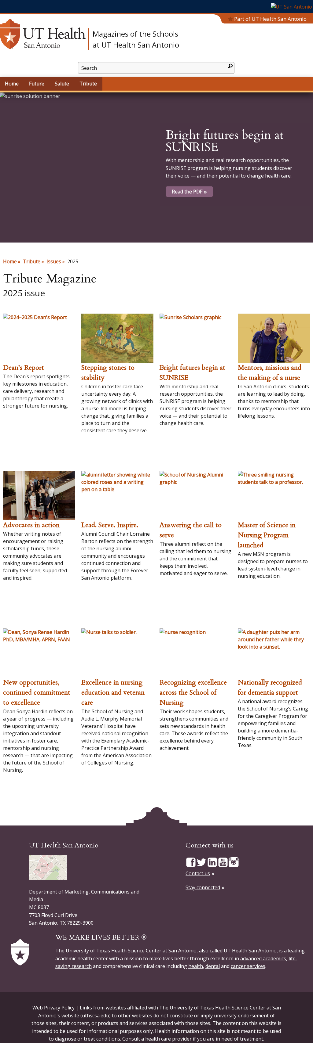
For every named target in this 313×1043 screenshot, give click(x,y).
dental (212, 966)
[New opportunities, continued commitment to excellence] (39, 653)
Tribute (31, 261)
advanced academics (263, 958)
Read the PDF (187, 191)
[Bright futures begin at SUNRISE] (196, 338)
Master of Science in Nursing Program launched (267, 535)
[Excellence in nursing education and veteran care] (117, 653)
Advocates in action (31, 525)
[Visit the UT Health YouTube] (223, 861)
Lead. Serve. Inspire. (109, 525)
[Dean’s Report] (39, 338)
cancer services (248, 966)
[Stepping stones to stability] (117, 338)
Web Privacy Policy (53, 1007)
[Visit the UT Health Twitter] (201, 861)
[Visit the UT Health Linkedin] (212, 861)
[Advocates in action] (39, 495)
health (195, 966)
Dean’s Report (23, 367)
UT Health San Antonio (250, 950)
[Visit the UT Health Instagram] (233, 861)
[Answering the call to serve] (196, 495)
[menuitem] (12, 84)
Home (10, 261)
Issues (53, 261)
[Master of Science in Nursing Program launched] (274, 495)
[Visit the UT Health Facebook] (191, 861)
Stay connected (203, 887)
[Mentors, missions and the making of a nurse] (274, 338)
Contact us (198, 873)
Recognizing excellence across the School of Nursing (193, 692)
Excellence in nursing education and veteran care (113, 692)
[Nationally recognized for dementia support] (274, 653)
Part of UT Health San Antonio (270, 18)
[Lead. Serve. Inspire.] (117, 495)
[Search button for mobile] (230, 66)
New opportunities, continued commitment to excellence (36, 692)
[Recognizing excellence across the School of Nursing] (196, 653)
